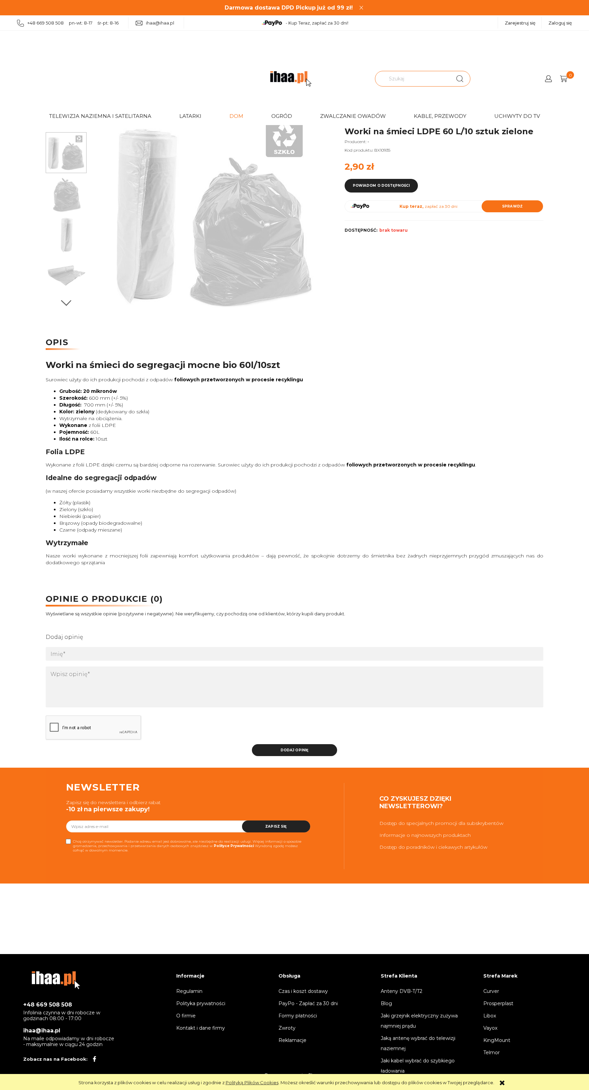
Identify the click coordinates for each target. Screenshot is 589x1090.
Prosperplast (498, 1003)
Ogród (281, 116)
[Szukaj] (460, 78)
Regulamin (189, 991)
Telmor (491, 1052)
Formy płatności (297, 1016)
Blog (386, 1003)
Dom (236, 116)
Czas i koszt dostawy (303, 991)
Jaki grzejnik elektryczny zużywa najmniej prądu (419, 1021)
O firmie (186, 1016)
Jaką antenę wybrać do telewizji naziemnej (418, 1043)
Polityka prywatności (200, 1003)
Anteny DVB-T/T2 (401, 991)
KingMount (496, 1040)
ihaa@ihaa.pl (160, 23)
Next (66, 303)
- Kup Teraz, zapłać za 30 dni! (317, 23)
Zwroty (287, 1028)
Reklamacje (292, 1040)
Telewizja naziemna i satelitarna (100, 116)
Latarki (190, 116)
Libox (489, 1016)
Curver (491, 991)
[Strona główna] (290, 79)
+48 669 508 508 (47, 1004)
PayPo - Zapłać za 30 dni (308, 1003)
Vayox (490, 1028)
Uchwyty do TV (517, 116)
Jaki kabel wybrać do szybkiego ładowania (418, 1066)
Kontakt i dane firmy (200, 1028)
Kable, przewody (440, 116)
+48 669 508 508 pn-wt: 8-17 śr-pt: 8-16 (73, 23)
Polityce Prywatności (234, 846)
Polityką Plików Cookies (252, 1082)
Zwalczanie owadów (353, 116)
